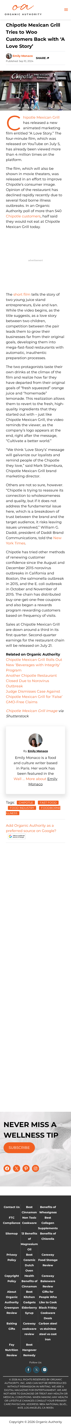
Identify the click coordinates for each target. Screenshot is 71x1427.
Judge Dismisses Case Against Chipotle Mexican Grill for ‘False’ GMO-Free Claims (34, 696)
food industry (22, 808)
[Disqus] (35, 895)
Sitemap (12, 1233)
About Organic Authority (12, 1297)
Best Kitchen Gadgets (29, 1297)
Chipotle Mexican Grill (41, 117)
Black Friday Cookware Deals (48, 1313)
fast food (48, 802)
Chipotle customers (23, 216)
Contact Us (12, 1207)
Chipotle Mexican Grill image (31, 711)
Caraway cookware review (29, 1329)
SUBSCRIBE (19, 1147)
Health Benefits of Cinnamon (29, 1281)
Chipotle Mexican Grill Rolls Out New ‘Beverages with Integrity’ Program (34, 665)
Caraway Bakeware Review (47, 1281)
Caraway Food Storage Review (48, 1260)
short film (21, 294)
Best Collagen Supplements (48, 1223)
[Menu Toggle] (66, 10)
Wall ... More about (30, 779)
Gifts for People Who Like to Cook (48, 1297)
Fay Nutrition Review (11, 1350)
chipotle (26, 802)
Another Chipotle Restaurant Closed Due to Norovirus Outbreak (31, 680)
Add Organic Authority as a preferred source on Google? (31, 828)
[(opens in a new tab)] (28, 1370)
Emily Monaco (23, 56)
